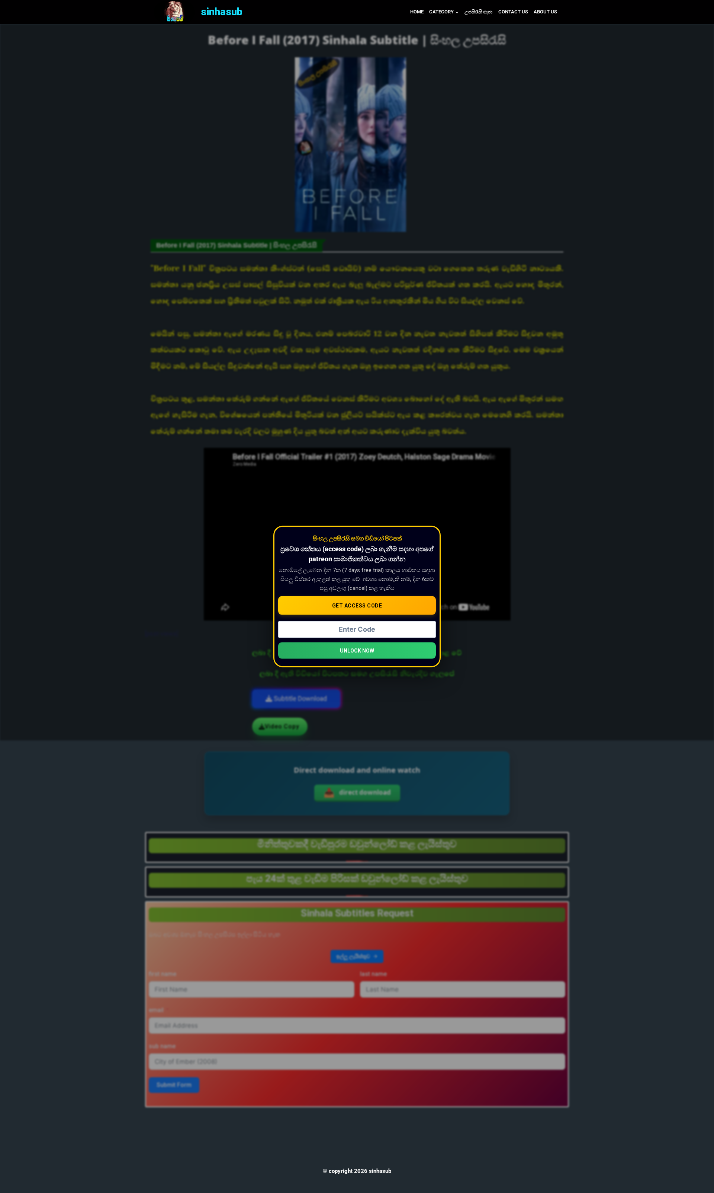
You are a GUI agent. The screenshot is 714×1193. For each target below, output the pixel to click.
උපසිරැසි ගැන (478, 12)
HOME (417, 12)
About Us (545, 12)
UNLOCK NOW (357, 651)
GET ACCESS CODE (357, 605)
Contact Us (513, 12)
